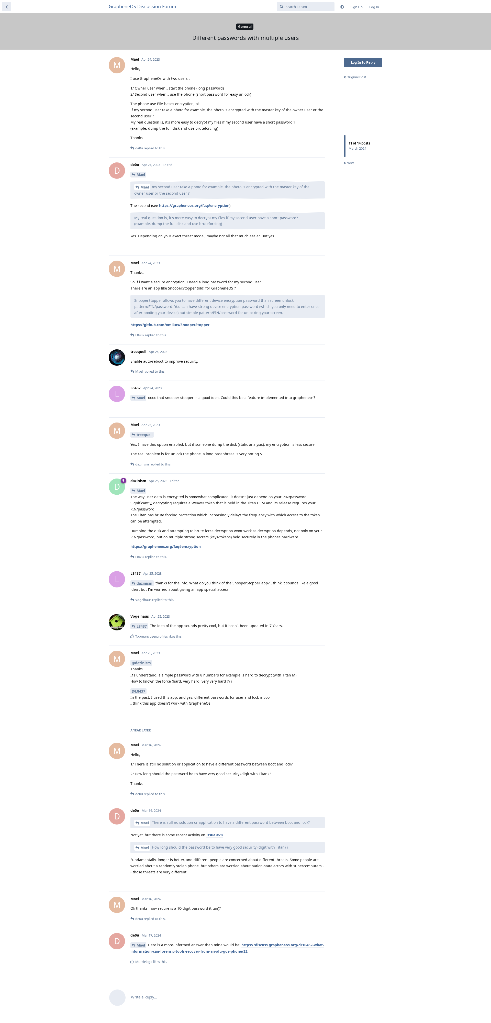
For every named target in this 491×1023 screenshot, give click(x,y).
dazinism (144, 583)
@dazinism (141, 662)
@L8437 (138, 691)
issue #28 (214, 834)
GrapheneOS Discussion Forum (142, 6)
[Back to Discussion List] (6, 6)
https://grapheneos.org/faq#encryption (194, 205)
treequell (144, 434)
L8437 (142, 626)
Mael (141, 174)
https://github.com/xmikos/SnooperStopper (169, 324)
